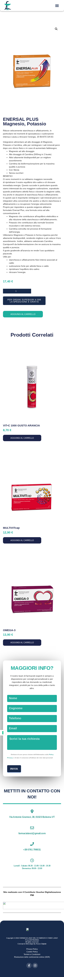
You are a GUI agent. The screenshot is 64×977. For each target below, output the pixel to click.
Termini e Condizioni (32, 954)
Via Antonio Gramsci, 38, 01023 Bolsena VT (32, 817)
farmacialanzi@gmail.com (32, 833)
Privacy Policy (32, 949)
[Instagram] (35, 965)
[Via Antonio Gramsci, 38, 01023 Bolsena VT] (32, 811)
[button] (57, 5)
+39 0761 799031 (32, 849)
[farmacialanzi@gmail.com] (32, 828)
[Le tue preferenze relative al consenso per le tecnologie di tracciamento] (3, 733)
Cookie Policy (32, 952)
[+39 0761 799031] (32, 844)
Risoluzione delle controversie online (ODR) (32, 957)
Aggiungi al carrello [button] (22, 438)
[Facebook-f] (29, 965)
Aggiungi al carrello (22, 314)
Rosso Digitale (41, 944)
